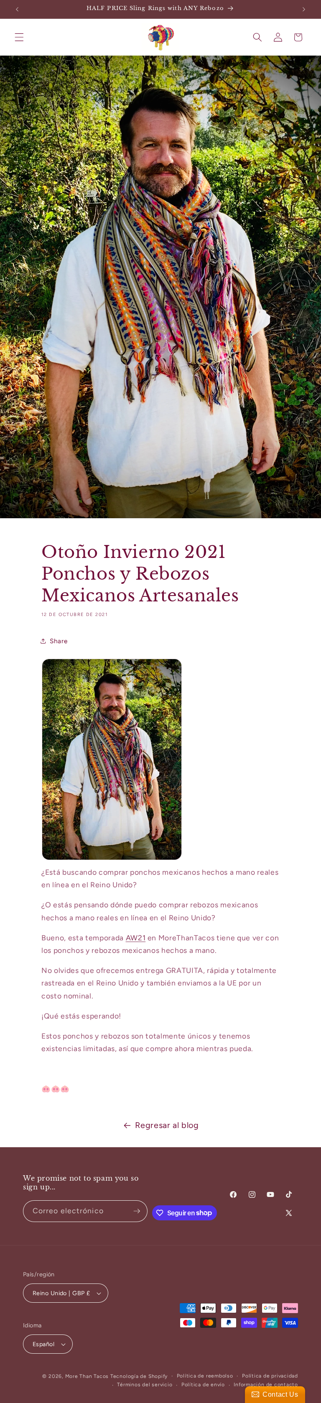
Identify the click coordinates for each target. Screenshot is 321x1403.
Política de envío (203, 1385)
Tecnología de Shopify (139, 1376)
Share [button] (58, 641)
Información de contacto (266, 1385)
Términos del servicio (144, 1385)
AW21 (136, 937)
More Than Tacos (87, 1376)
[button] (19, 37)
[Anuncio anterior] (17, 9)
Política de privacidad (270, 1376)
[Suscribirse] (137, 1211)
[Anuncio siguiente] (304, 9)
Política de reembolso (205, 1376)
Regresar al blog (167, 1125)
